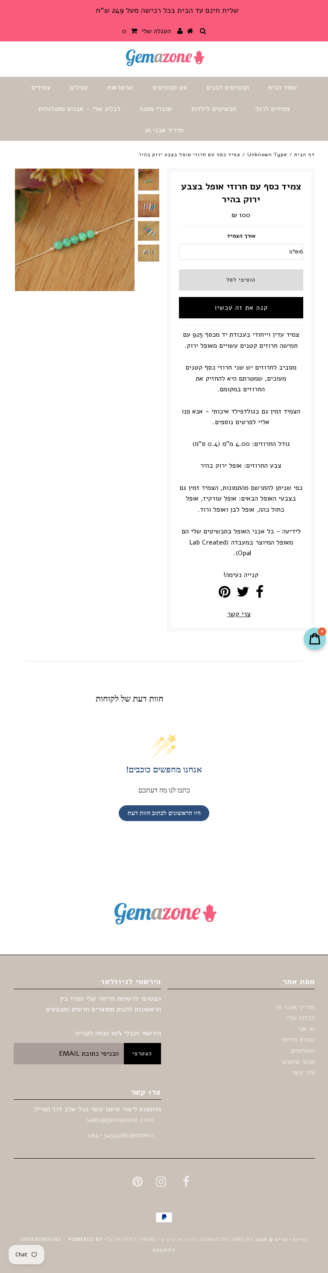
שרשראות (120, 87)
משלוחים (303, 1050)
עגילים (79, 87)
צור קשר (303, 1072)
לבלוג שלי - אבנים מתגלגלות (79, 109)
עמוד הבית (282, 87)
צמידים (40, 87)
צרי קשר (239, 614)
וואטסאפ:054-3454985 (122, 1135)
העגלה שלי (146, 31)
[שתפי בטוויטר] (243, 594)
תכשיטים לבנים (227, 87)
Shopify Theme (135, 1239)
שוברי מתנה (156, 109)
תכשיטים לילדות (213, 109)
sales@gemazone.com (120, 1119)
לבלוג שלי (301, 1017)
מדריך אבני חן (164, 130)
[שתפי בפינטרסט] (224, 594)
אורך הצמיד (241, 236)
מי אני (306, 1029)
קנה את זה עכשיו (241, 307)
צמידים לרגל (272, 109)
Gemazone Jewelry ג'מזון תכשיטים (207, 1239)
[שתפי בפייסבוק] (260, 594)
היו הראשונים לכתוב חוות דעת (164, 813)
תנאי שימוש (298, 1061)
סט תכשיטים (169, 87)
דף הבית (304, 154)
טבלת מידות (298, 1039)
